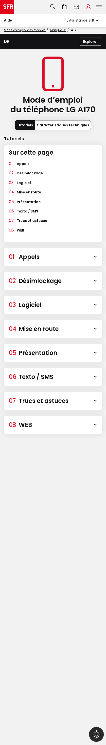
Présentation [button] (29, 201)
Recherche (53, 7)
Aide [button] (8, 20)
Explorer (90, 41)
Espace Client (88, 7)
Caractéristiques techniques (63, 125)
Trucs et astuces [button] (32, 220)
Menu (99, 7)
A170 (74, 30)
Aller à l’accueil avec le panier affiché (65, 7)
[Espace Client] (88, 7)
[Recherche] (53, 7)
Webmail (76, 7)
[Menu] (100, 7)
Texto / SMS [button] (27, 211)
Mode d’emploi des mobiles (25, 30)
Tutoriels (25, 125)
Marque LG (58, 30)
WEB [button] (20, 230)
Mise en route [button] (29, 192)
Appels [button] (23, 163)
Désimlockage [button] (30, 173)
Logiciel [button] (24, 182)
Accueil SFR (7, 7)
